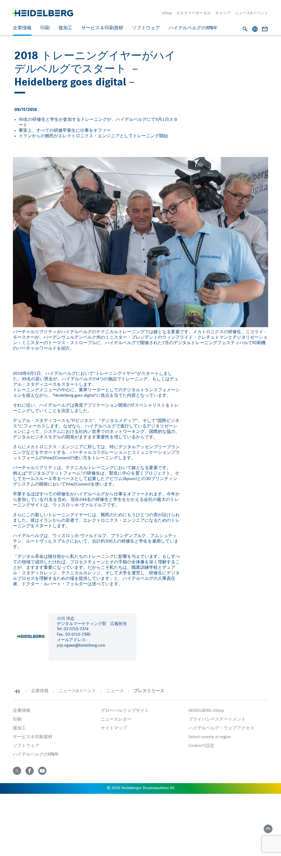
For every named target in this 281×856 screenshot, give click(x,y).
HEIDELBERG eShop (206, 711)
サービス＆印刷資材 (102, 28)
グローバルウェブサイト (125, 711)
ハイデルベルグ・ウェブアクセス (221, 728)
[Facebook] (30, 771)
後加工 (65, 28)
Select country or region (210, 737)
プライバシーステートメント (217, 719)
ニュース (115, 691)
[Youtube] (42, 771)
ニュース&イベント (251, 13)
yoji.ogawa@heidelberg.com (81, 645)
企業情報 (22, 28)
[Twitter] (17, 771)
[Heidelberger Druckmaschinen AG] (43, 13)
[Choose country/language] (255, 29)
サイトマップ (114, 728)
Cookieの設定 (201, 746)
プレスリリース (149, 691)
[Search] (245, 29)
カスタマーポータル (193, 13)
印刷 (45, 28)
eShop (167, 13)
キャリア (223, 13)
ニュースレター (116, 719)
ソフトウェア (146, 28)
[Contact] (265, 29)
